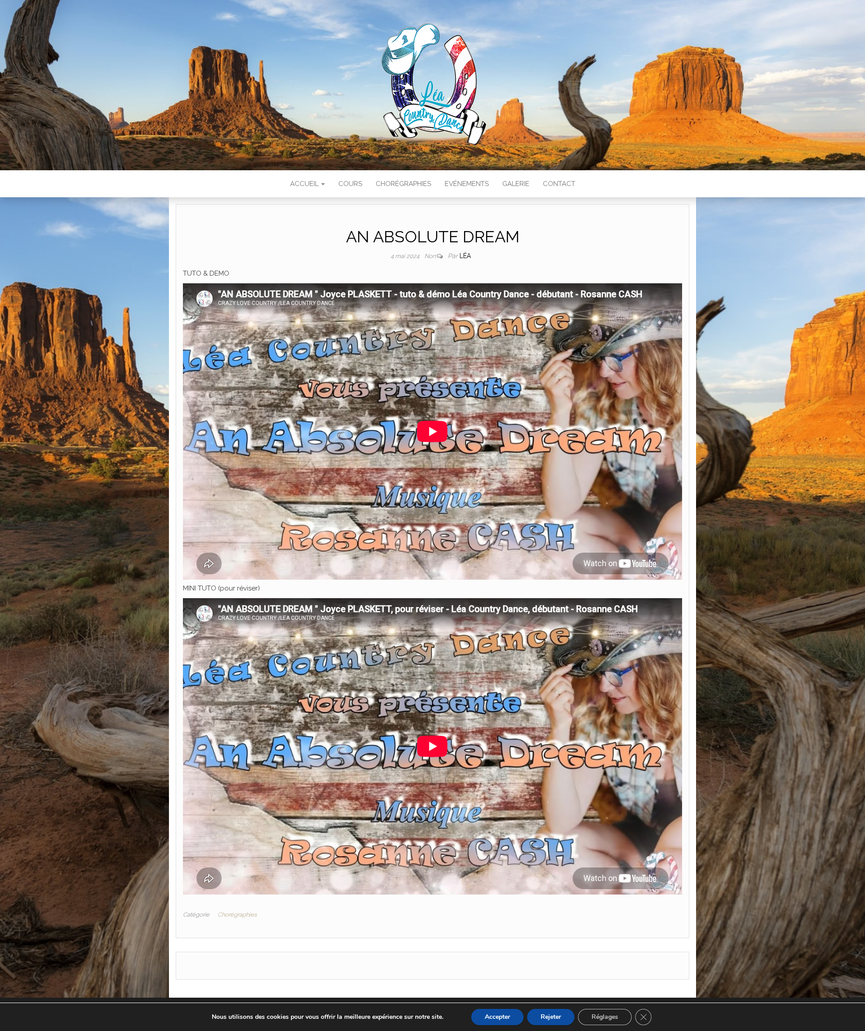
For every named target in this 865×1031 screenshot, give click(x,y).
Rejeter (551, 1017)
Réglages (605, 1017)
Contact (559, 184)
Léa (465, 255)
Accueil (305, 184)
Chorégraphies (403, 184)
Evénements (467, 184)
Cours (350, 184)
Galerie (515, 184)
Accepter (497, 1017)
